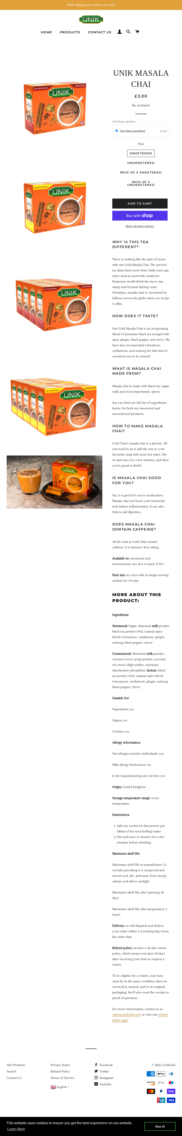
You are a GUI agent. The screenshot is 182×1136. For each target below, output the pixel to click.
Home (46, 32)
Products (70, 32)
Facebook (106, 1065)
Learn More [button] (16, 1129)
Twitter (104, 1071)
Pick (141, 144)
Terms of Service (62, 1078)
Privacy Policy (60, 1065)
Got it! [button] (160, 1126)
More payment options (140, 226)
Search (11, 1071)
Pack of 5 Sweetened (141, 172)
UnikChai (168, 1065)
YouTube (105, 1084)
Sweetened (141, 153)
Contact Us (100, 32)
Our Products (16, 1065)
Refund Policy (60, 1071)
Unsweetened (141, 163)
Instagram (106, 1078)
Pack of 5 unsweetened (141, 183)
